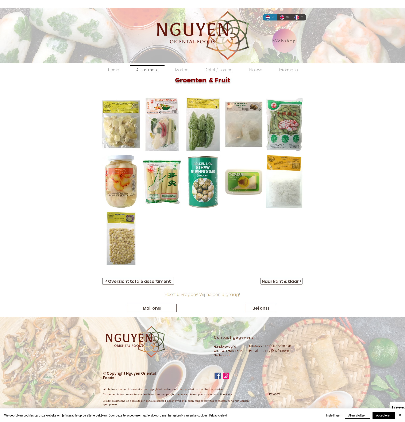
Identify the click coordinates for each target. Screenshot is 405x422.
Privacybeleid (218, 415)
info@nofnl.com (277, 350)
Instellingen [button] (333, 415)
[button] (121, 124)
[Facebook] (218, 376)
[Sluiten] (399, 415)
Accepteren (383, 415)
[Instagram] (226, 376)
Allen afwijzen (357, 415)
